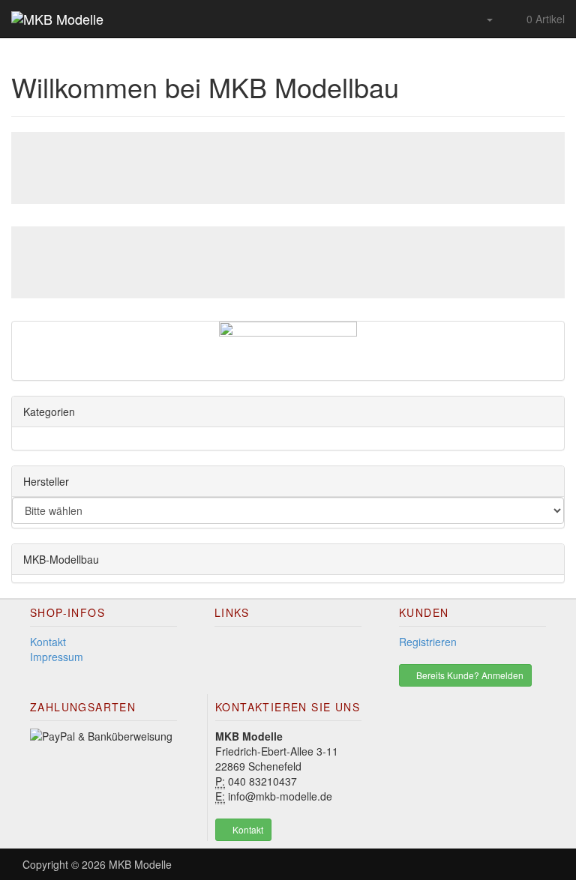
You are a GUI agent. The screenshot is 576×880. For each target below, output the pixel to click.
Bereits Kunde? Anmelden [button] (469, 675)
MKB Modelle (140, 864)
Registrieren (428, 641)
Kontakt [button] (246, 829)
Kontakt (48, 641)
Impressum (56, 656)
